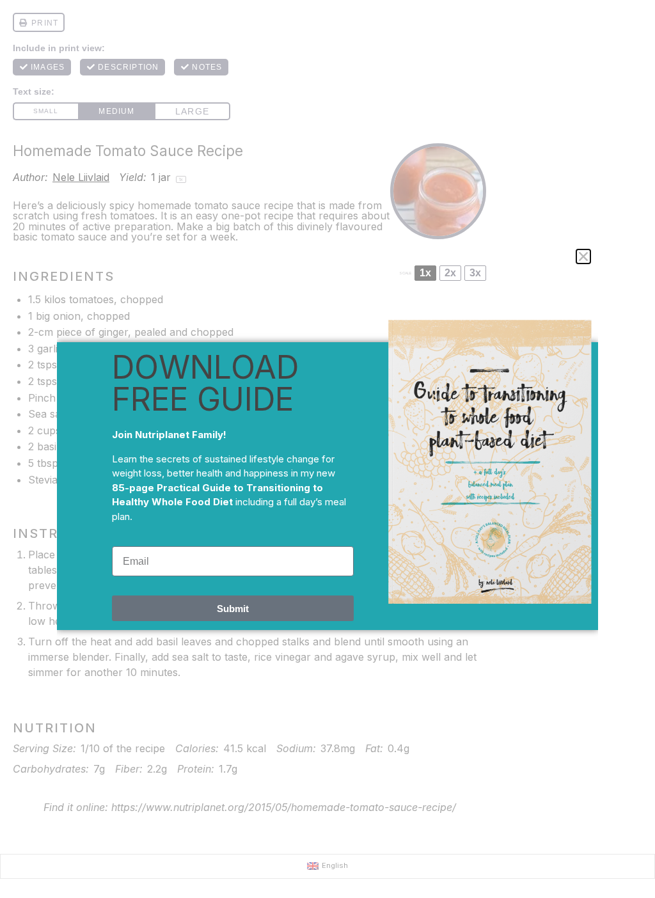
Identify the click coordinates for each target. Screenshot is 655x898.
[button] (583, 256)
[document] (327, 449)
